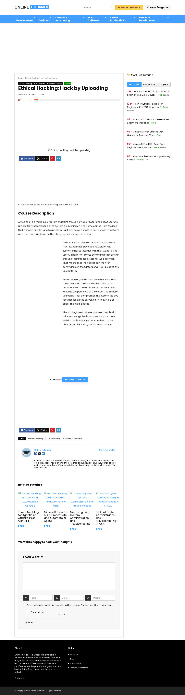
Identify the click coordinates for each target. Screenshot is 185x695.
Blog (72, 659)
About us (74, 654)
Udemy (68, 83)
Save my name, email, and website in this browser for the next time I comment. (69, 605)
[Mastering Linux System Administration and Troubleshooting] (82, 493)
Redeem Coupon (75, 379)
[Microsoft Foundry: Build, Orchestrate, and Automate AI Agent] (56, 493)
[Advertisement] (92, 47)
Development (24, 20)
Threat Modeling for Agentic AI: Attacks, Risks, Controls (28, 516)
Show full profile (107, 449)
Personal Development (147, 19)
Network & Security (54, 83)
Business (44, 20)
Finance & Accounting (62, 19)
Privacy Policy (76, 663)
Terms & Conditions (79, 667)
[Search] (110, 7)
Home (20, 78)
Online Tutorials (42, 449)
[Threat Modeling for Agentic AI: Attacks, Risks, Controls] (30, 493)
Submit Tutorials (130, 7)
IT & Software (93, 19)
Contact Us (19, 678)
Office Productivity (118, 19)
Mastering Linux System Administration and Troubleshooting (80, 517)
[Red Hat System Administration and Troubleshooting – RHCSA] (108, 493)
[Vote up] (30, 100)
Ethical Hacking (25, 83)
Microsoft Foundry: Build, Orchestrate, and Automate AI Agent (55, 516)
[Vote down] (25, 100)
